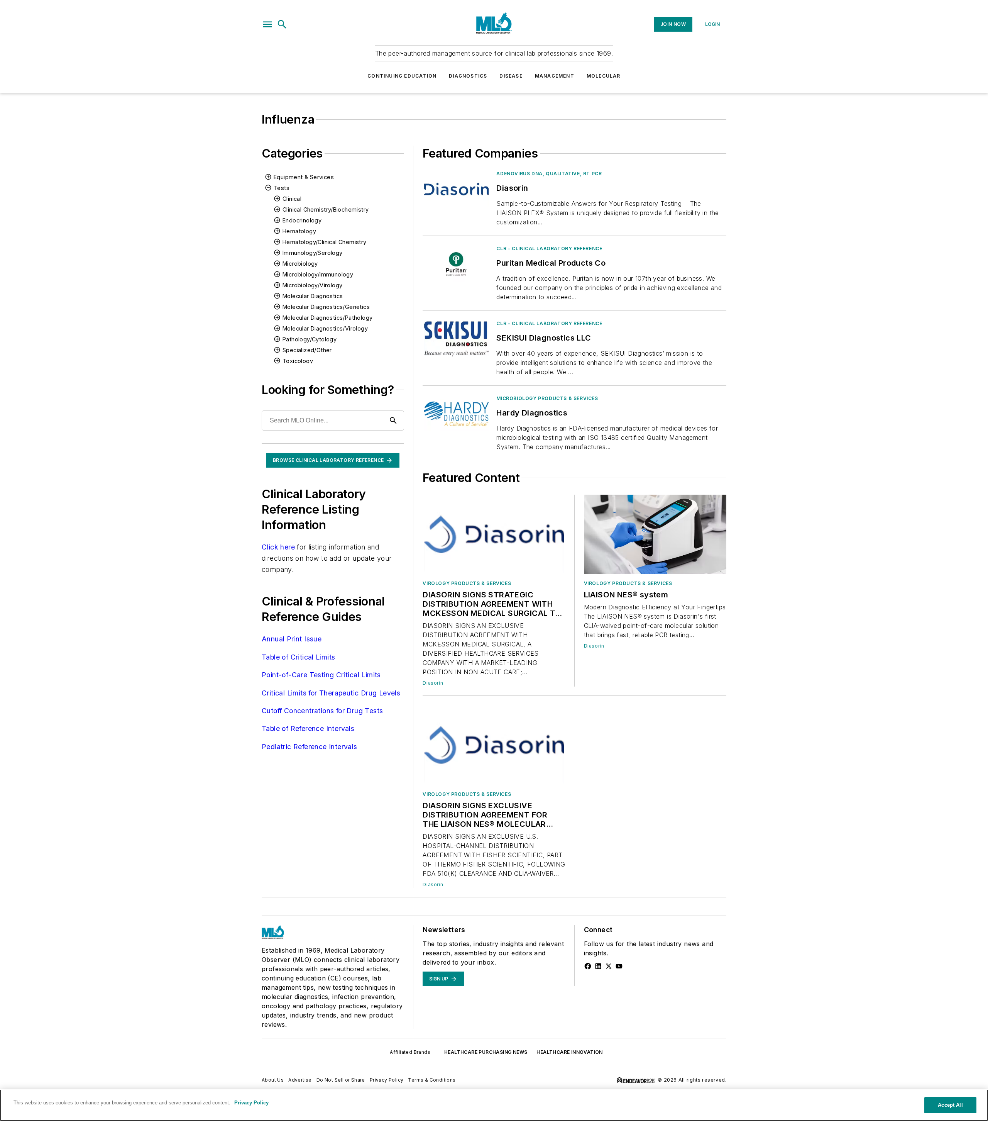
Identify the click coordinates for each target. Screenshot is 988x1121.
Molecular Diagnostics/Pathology (327, 317)
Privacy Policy (387, 1080)
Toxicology (298, 361)
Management (554, 76)
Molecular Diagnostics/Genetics (326, 307)
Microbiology (300, 263)
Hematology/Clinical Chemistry (325, 242)
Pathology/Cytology (310, 339)
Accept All (950, 1105)
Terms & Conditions (431, 1080)
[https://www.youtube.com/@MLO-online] (619, 966)
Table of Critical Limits (298, 657)
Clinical (292, 198)
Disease (510, 76)
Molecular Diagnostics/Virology (325, 328)
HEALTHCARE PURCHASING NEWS (485, 1052)
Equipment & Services (304, 177)
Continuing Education (401, 76)
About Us (273, 1080)
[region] (494, 1105)
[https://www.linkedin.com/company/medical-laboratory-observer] (598, 966)
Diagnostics (468, 76)
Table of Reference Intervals (308, 728)
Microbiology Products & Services (547, 398)
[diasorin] (456, 189)
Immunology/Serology (313, 252)
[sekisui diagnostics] (456, 339)
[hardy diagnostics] (456, 413)
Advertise (300, 1080)
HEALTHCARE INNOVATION (569, 1052)
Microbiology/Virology (312, 285)
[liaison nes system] (655, 534)
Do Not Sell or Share (340, 1080)
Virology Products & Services (467, 583)
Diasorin (433, 683)
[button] (267, 24)
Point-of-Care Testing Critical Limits (321, 675)
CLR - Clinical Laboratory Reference (549, 248)
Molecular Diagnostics (313, 296)
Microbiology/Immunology (318, 274)
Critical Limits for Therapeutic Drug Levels (331, 693)
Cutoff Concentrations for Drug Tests (322, 711)
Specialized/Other (307, 350)
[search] (282, 24)
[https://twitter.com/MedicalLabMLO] (608, 966)
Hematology (299, 231)
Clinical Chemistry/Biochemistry (326, 209)
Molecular (604, 76)
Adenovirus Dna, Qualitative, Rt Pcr (549, 173)
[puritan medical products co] (456, 264)
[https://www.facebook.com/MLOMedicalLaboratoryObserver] (588, 966)
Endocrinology (302, 220)
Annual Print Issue (291, 639)
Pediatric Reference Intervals (309, 747)
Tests (281, 188)
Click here (278, 547)
